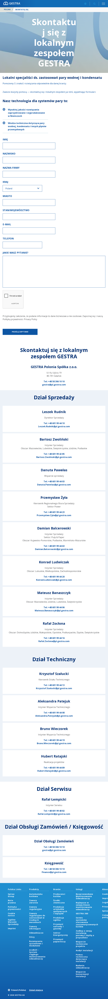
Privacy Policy (30, 319)
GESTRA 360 (82, 913)
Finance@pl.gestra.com (54, 872)
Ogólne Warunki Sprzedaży (13, 921)
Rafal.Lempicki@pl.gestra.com (54, 814)
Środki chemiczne (59, 901)
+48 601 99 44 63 (56, 546)
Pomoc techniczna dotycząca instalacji (82, 957)
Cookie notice (11, 914)
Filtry (32, 937)
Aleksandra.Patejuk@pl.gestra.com (54, 715)
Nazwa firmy (11, 167)
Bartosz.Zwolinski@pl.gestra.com (54, 457)
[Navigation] (103, 3)
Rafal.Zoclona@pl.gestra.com (54, 641)
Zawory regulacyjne (35, 908)
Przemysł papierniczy (59, 940)
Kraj (5, 181)
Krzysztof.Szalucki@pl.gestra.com (54, 688)
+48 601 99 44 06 (56, 607)
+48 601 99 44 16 (56, 638)
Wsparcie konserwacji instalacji (82, 974)
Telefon (8, 238)
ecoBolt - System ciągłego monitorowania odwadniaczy (37, 954)
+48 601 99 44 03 (56, 481)
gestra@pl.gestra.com (54, 384)
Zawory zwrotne (33, 901)
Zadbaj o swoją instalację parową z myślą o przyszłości (85, 934)
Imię (5, 139)
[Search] (94, 3)
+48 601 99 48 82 (56, 810)
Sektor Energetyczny (60, 934)
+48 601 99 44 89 (56, 767)
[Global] (85, 3)
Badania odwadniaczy (83, 966)
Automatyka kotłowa (36, 895)
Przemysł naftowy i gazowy (58, 926)
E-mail (7, 224)
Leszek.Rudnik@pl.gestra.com (54, 426)
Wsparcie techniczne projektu (82, 943)
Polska (7, 9)
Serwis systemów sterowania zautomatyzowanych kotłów (87, 922)
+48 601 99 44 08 (56, 712)
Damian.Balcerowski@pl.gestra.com (54, 549)
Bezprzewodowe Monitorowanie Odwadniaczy (84, 896)
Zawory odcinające (35, 927)
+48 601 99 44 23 (56, 512)
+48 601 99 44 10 (56, 423)
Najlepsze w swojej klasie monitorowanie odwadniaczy (84, 906)
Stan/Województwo (16, 210)
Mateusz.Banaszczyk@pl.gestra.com (54, 610)
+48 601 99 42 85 (56, 453)
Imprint (12, 928)
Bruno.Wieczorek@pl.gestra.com (54, 743)
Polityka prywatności (14, 908)
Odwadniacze (36, 933)
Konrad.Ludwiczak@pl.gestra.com (54, 579)
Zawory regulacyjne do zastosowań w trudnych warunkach (37, 917)
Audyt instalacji (84, 950)
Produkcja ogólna (58, 918)
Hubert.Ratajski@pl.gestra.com (54, 770)
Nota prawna (12, 901)
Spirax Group (11, 895)
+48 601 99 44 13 (56, 685)
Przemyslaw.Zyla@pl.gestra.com (54, 515)
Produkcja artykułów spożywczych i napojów (60, 910)
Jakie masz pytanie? (15, 252)
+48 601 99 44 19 (56, 740)
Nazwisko (9, 153)
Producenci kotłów (59, 895)
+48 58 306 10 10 (56, 381)
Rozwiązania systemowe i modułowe (36, 943)
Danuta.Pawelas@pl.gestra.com (54, 484)
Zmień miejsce (36, 990)
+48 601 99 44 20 (56, 576)
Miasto (7, 196)
